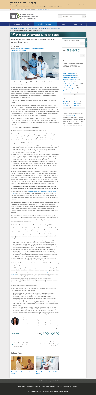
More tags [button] (73, 94)
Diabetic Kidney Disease (37, 48)
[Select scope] (60, 16)
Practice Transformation (69, 86)
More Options (57, 333)
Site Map (44, 389)
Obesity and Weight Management (72, 83)
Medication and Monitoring (18, 50)
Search (84, 16)
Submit (82, 43)
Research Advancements (69, 75)
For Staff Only (50, 389)
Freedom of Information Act (33, 386)
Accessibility (45, 386)
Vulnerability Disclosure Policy (70, 386)
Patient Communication (69, 73)
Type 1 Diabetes (67, 90)
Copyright (59, 386)
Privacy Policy (21, 386)
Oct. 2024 (76, 105)
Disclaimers (52, 386)
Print (42, 333)
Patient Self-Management (69, 88)
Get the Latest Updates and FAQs (53, 6)
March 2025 (77, 101)
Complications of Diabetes (23, 48)
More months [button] (73, 108)
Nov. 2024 (65, 105)
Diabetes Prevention (68, 81)
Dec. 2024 (76, 103)
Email (53, 333)
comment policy (71, 115)
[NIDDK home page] (24, 16)
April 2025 (65, 101)
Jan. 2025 (65, 103)
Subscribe (15, 333)
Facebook (46, 333)
